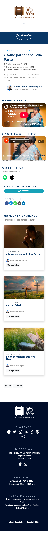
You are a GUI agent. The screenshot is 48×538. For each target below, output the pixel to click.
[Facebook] (7, 203)
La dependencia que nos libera (20, 358)
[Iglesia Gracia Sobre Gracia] (24, 12)
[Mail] (19, 203)
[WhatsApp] (15, 203)
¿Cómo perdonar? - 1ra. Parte (23, 254)
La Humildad (13, 305)
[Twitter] (11, 203)
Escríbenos (24, 40)
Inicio (9, 386)
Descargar (25, 191)
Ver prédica (14, 265)
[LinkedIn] (23, 203)
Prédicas (18, 386)
